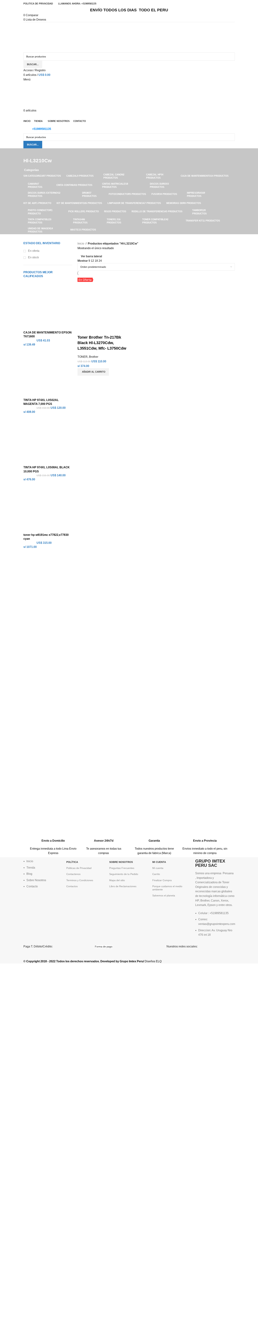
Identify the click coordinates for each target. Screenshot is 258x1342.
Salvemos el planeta (163, 895)
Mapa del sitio (117, 880)
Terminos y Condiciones (79, 880)
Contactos (72, 886)
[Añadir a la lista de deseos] (101, 330)
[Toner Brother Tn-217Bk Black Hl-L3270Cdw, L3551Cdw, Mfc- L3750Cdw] (102, 300)
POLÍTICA (72, 862)
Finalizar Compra (162, 880)
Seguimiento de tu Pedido (123, 874)
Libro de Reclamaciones (122, 886)
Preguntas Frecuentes (121, 868)
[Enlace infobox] (53, 838)
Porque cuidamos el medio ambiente (167, 888)
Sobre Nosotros (121, 862)
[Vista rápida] (91, 330)
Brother (93, 356)
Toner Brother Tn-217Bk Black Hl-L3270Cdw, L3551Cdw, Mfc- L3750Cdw (101, 342)
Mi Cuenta (159, 862)
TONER (82, 356)
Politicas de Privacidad (78, 868)
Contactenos (73, 874)
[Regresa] (27, 152)
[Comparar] (81, 330)
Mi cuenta (157, 868)
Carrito (156, 874)
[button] (93, 372)
